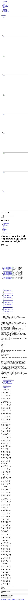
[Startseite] (3, 15)
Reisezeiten (5, 226)
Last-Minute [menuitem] (5, 5)
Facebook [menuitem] (5, 10)
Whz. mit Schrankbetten (8, 380)
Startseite (2, 232)
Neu (4, 224)
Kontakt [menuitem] (5, 9)
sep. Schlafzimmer (7, 381)
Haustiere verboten (7, 386)
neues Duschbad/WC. (8, 383)
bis (2, 592)
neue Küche (5, 382)
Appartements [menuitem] (6, 2)
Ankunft (3, 588)
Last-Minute (5, 225)
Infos (4, 228)
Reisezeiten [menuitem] (5, 6)
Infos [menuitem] (4, 7)
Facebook (22, 599)
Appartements (6, 223)
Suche (2, 215)
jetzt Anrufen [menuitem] (6, 11)
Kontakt (5, 229)
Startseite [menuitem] (5, 1)
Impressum (9, 599)
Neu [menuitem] (4, 4)
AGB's (17, 599)
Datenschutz (3, 599)
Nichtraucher (6, 387)
